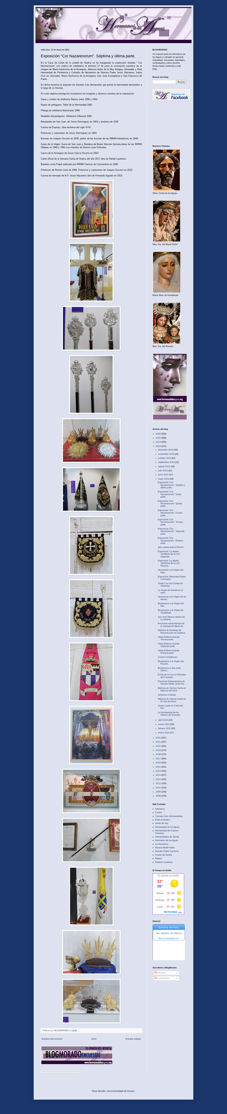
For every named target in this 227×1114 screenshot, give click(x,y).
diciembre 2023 (166, 450)
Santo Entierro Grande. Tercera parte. (169, 638)
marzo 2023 (164, 724)
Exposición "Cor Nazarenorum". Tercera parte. (170, 522)
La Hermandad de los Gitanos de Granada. (169, 713)
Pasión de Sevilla (163, 855)
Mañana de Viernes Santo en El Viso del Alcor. (172, 700)
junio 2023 (163, 474)
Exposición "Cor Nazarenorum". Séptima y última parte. (171, 485)
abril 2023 (163, 720)
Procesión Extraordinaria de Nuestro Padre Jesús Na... (172, 682)
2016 (158, 762)
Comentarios (163, 978)
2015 (158, 767)
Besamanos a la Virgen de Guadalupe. (170, 611)
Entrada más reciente (52, 1039)
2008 (158, 796)
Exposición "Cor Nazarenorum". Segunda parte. (171, 531)
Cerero (158, 812)
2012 (158, 779)
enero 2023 (164, 732)
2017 (158, 758)
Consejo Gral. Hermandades (169, 816)
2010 (158, 787)
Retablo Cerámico (164, 862)
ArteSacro (160, 809)
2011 (158, 783)
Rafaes (158, 858)
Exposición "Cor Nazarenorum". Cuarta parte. (170, 513)
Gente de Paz (161, 823)
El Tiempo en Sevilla (168, 875)
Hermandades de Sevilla (167, 837)
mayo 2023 (164, 479)
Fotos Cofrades (162, 820)
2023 (158, 446)
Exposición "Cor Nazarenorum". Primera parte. (170, 540)
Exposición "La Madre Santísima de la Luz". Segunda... (169, 554)
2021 (158, 742)
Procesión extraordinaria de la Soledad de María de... (171, 624)
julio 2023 (163, 470)
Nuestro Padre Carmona (167, 851)
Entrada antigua (133, 1039)
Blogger (131, 1091)
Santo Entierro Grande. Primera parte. (169, 651)
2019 (158, 750)
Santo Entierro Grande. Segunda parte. (169, 645)
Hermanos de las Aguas (166, 840)
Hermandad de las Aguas (167, 827)
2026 (158, 434)
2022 (158, 738)
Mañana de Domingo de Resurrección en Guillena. (172, 631)
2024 (158, 442)
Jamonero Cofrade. (167, 695)
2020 (158, 746)
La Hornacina (161, 844)
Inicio (93, 1039)
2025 (158, 438)
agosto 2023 (164, 466)
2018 (158, 754)
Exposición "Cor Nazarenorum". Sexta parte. (169, 494)
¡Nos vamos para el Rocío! (170, 547)
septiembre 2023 (166, 462)
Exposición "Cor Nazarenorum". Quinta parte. (170, 503)
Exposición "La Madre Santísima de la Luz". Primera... (169, 563)
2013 (158, 775)
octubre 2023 (164, 458)
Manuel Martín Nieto (165, 847)
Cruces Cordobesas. (168, 657)
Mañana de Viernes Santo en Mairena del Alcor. (172, 689)
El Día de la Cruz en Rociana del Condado (172, 675)
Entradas (161, 973)
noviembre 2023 (166, 454)
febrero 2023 (164, 728)
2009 (158, 792)
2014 (158, 771)
